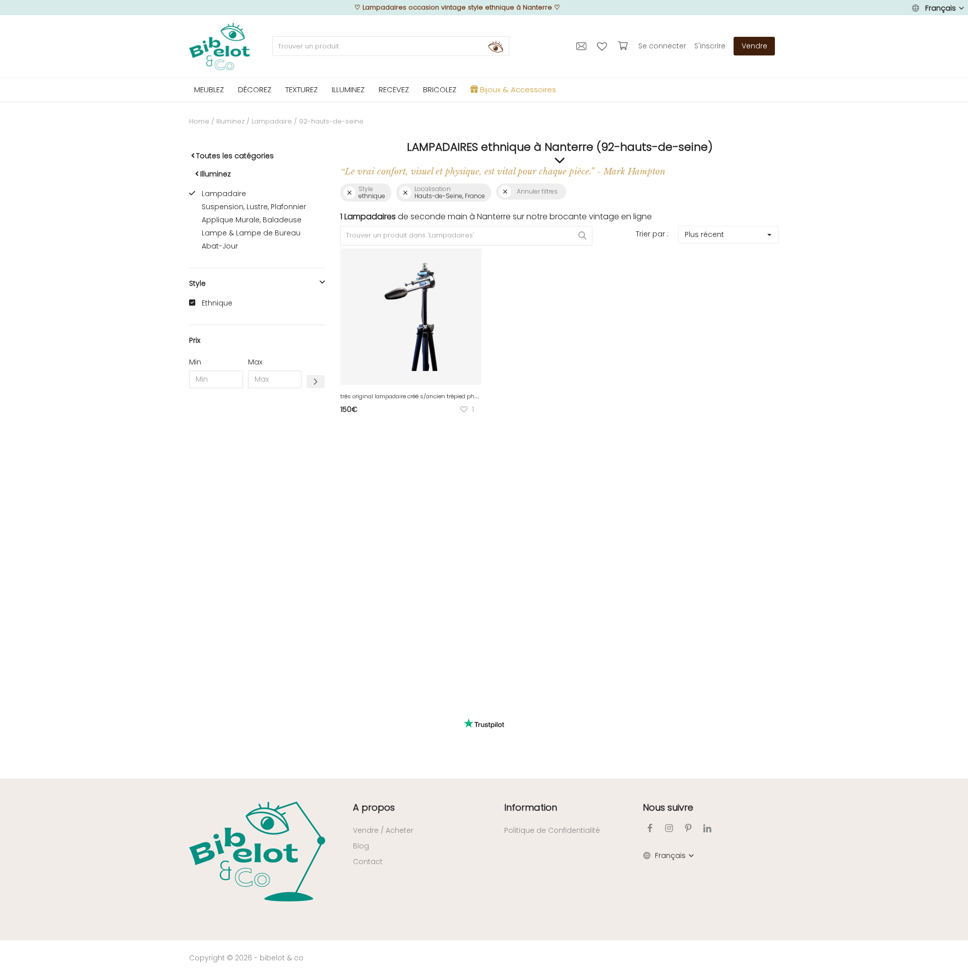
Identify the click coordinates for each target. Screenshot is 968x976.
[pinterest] (688, 828)
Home (199, 121)
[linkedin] (707, 828)
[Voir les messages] (582, 45)
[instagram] (669, 828)
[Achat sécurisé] (624, 45)
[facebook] (650, 828)
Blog (361, 846)
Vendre (754, 46)
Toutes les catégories (235, 156)
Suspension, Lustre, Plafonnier (254, 207)
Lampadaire (272, 121)
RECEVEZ (394, 89)
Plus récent (704, 234)
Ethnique (217, 303)
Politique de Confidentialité (552, 830)
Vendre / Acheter (383, 830)
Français (940, 8)
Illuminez (230, 121)
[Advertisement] (257, 549)
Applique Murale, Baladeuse (251, 220)
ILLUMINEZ (348, 89)
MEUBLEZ (209, 89)
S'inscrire (709, 46)
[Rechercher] (495, 46)
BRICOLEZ (439, 89)
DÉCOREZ (254, 89)
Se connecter (662, 46)
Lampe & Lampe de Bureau (251, 233)
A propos (374, 807)
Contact (368, 862)
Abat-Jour (220, 246)
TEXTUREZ (301, 89)
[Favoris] (603, 45)
